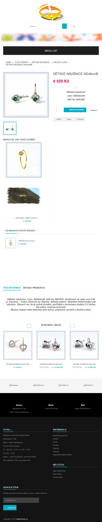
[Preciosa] (13, 385)
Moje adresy (57, 474)
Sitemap (56, 448)
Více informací (12, 287)
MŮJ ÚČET (58, 465)
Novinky (56, 451)
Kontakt (55, 445)
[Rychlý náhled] (7, 177)
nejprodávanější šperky (20, 230)
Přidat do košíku (75, 110)
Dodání (55, 438)
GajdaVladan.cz (22, 519)
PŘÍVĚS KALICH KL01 (27, 241)
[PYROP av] (64, 385)
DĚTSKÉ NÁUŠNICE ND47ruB (51, 364)
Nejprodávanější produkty (62, 454)
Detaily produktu (34, 287)
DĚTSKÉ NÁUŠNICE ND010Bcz (17, 364)
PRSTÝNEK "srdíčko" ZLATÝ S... (27, 218)
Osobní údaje (58, 477)
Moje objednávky (59, 471)
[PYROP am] (38, 385)
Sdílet (59, 119)
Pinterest (80, 119)
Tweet (69, 119)
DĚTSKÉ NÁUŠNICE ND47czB (84, 364)
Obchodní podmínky (60, 435)
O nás (55, 442)
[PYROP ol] (88, 385)
